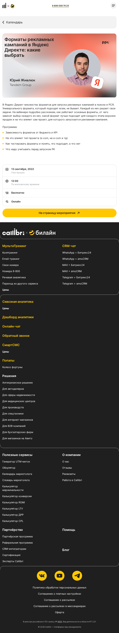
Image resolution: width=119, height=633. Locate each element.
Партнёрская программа (17, 536)
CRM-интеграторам (14, 548)
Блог (65, 550)
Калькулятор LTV (12, 508)
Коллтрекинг (10, 252)
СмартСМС (11, 345)
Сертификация (11, 555)
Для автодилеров (13, 388)
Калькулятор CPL (12, 520)
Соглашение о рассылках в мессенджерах (59, 606)
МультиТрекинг (14, 246)
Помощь (68, 530)
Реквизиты (68, 473)
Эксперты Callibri (12, 561)
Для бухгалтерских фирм (17, 432)
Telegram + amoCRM (74, 283)
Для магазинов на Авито (17, 438)
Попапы (8, 360)
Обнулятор (8, 467)
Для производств (13, 407)
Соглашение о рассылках (59, 599)
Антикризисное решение (17, 382)
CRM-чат (69, 246)
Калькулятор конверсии (17, 496)
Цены (5, 289)
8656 (60, 621)
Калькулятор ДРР (13, 514)
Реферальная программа (17, 542)
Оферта (59, 612)
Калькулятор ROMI (13, 502)
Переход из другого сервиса (20, 283)
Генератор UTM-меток (16, 461)
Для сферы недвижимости (18, 395)
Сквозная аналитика (17, 301)
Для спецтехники (13, 413)
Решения (9, 376)
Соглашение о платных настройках (59, 593)
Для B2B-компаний (14, 425)
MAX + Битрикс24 (73, 265)
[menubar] (113, 5)
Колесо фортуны (12, 367)
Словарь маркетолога (16, 480)
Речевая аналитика (14, 277)
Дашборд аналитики (18, 317)
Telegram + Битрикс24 (76, 277)
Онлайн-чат (11, 326)
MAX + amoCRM (72, 271)
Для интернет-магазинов (17, 419)
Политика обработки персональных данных (59, 587)
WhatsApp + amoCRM (75, 258)
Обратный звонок (15, 336)
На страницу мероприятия (57, 213)
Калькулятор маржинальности (13, 488)
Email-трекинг (11, 258)
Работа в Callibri (72, 480)
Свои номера (10, 265)
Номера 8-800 (11, 271)
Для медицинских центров (18, 401)
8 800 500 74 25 (60, 5)
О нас (65, 461)
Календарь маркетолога (17, 473)
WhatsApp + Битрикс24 (76, 252)
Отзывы (67, 467)
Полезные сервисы (17, 455)
